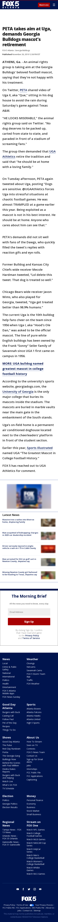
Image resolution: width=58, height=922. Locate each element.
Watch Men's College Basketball (35, 856)
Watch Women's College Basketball (35, 862)
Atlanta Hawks (33, 715)
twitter (29, 889)
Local (5, 663)
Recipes (6, 726)
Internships (32, 769)
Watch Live (44, 5)
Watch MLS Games (36, 873)
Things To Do (9, 729)
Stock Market (33, 810)
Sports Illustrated (40, 448)
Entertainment (9, 687)
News (6, 659)
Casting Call (8, 715)
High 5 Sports (33, 722)
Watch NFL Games (36, 829)
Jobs (29, 765)
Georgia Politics (9, 803)
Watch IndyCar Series (34, 850)
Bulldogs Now (9, 759)
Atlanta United (33, 719)
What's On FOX (9, 784)
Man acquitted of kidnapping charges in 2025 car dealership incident (20, 533)
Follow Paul (8, 719)
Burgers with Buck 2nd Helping (11, 776)
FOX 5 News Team (36, 752)
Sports (31, 704)
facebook (23, 889)
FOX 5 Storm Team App (36, 675)
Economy (31, 803)
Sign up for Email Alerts (35, 760)
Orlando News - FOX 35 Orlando (10, 837)
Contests (31, 748)
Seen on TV (32, 745)
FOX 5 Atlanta (8, 50)
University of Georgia (17, 392)
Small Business (34, 814)
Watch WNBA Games (33, 869)
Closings (31, 663)
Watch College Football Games (34, 834)
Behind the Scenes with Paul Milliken (11, 764)
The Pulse (7, 745)
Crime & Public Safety (9, 668)
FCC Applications (35, 776)
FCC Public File (34, 772)
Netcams (31, 666)
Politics (5, 680)
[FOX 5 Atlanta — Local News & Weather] (11, 4)
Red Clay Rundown (11, 748)
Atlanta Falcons (34, 712)
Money (31, 796)
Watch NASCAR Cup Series (36, 844)
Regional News (8, 823)
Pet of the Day (9, 722)
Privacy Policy (32, 635)
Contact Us (32, 755)
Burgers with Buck (11, 712)
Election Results (10, 807)
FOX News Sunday (11, 696)
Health (5, 683)
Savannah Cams (34, 670)
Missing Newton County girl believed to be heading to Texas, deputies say (19, 573)
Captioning (32, 779)
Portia (5, 752)
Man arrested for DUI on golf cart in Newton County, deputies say (19, 560)
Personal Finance (35, 800)
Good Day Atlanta (8, 706)
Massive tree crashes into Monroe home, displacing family (18, 520)
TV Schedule (8, 788)
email (40, 889)
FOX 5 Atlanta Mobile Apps (9, 692)
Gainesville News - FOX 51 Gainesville (11, 843)
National (6, 673)
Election (7, 796)
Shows (6, 737)
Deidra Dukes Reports (8, 770)
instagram (34, 889)
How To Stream (34, 741)
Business (31, 807)
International (8, 676)
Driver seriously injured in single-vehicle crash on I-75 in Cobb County (19, 547)
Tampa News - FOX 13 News (11, 831)
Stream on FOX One (34, 823)
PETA (23, 90)
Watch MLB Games (36, 839)
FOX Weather (33, 683)
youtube (17, 889)
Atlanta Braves (34, 708)
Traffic (30, 680)
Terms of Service (31, 638)
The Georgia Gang (11, 755)
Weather (32, 659)
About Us (33, 737)
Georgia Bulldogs (22, 50)
